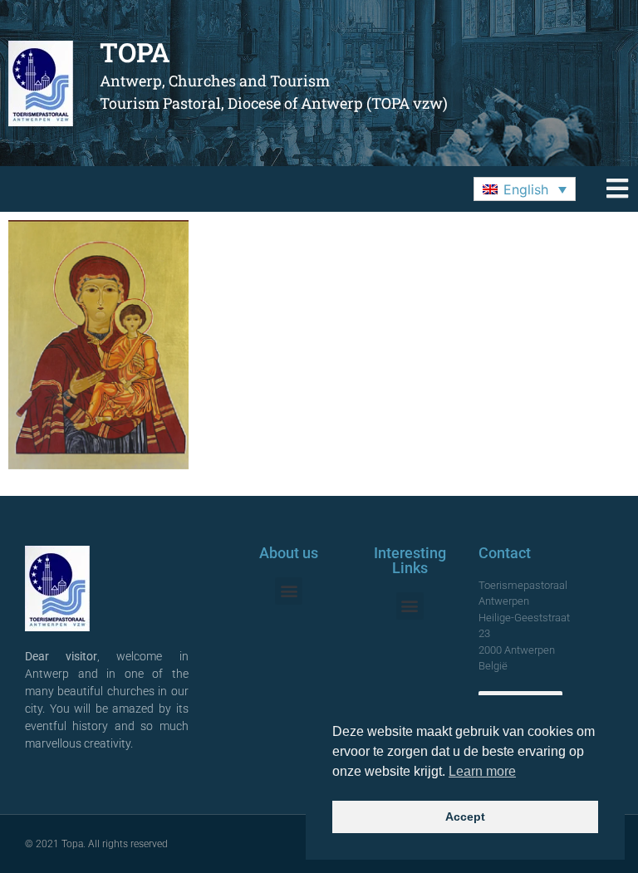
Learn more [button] (482, 771)
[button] (525, 189)
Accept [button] (465, 816)
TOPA (135, 52)
